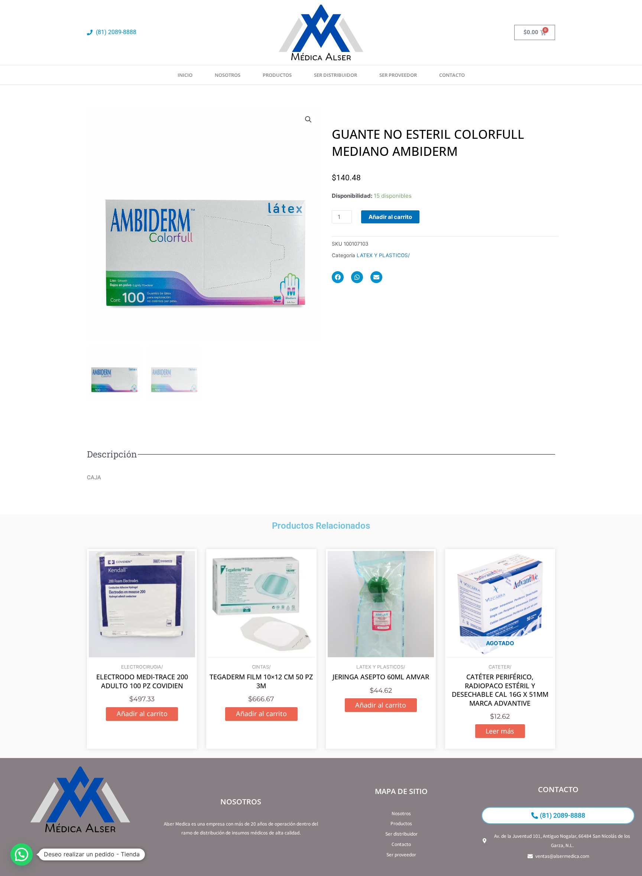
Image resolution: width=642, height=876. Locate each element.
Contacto (452, 75)
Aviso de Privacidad (80, 854)
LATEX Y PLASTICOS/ (383, 255)
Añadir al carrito (390, 216)
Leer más (500, 730)
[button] (308, 119)
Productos (277, 75)
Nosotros (227, 75)
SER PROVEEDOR (398, 75)
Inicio (185, 75)
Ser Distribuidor (335, 75)
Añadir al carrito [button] (142, 713)
